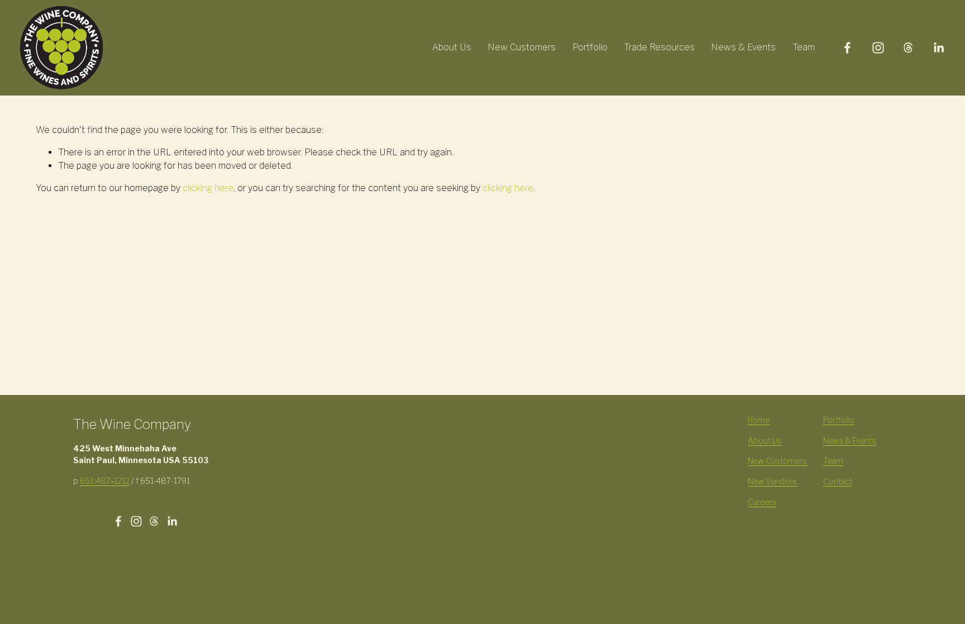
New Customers (522, 47)
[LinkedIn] (938, 48)
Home (759, 420)
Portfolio (590, 47)
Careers (762, 502)
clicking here (208, 188)
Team (803, 47)
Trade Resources (659, 47)
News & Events (743, 47)
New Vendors (772, 481)
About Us (451, 47)
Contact (837, 481)
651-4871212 (105, 481)
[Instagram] (878, 48)
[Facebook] (847, 48)
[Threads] (908, 48)
